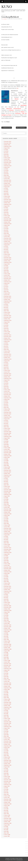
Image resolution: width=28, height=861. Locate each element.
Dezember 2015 (7, 315)
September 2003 (7, 552)
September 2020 (7, 223)
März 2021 (6, 214)
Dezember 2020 (7, 218)
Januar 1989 (7, 836)
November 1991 (7, 781)
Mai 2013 (6, 365)
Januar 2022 (7, 197)
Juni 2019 (6, 247)
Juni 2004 (6, 538)
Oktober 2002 (7, 570)
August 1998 (7, 650)
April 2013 (6, 367)
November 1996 (7, 684)
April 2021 (6, 212)
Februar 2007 (7, 486)
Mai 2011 (6, 404)
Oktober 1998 (7, 647)
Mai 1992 (6, 771)
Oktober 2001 (7, 589)
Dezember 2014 (7, 335)
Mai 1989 (6, 829)
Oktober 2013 (7, 357)
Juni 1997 (6, 673)
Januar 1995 (7, 720)
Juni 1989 (6, 828)
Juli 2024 (6, 149)
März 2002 (6, 581)
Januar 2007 (7, 488)
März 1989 (6, 833)
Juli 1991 (6, 787)
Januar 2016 (7, 313)
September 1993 (7, 745)
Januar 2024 (7, 159)
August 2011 (7, 399)
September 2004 (7, 533)
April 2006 (6, 502)
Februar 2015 (7, 331)
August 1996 (7, 689)
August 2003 (7, 554)
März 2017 (6, 291)
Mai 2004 (6, 539)
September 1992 (7, 765)
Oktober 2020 (7, 222)
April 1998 (6, 657)
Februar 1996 (7, 699)
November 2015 (7, 317)
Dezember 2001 (7, 586)
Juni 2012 (6, 383)
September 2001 (7, 591)
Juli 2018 (6, 265)
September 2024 (7, 146)
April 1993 (6, 754)
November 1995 (7, 704)
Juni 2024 (6, 151)
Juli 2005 (6, 517)
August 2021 (7, 206)
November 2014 (7, 336)
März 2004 (6, 542)
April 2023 (6, 173)
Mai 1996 (6, 694)
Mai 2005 (6, 520)
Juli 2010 (6, 420)
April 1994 (6, 734)
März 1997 (6, 678)
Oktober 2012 (7, 376)
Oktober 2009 (7, 434)
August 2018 (7, 264)
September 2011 (7, 397)
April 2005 (6, 521)
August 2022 (7, 186)
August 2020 (7, 225)
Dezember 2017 (7, 276)
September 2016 (7, 301)
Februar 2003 (7, 563)
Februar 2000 (7, 621)
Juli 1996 (6, 691)
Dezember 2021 (7, 199)
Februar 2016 (7, 312)
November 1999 (7, 626)
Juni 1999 (6, 634)
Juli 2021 (6, 207)
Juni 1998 (6, 654)
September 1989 (7, 823)
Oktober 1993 (7, 744)
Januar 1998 (7, 662)
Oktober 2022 (7, 183)
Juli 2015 (6, 323)
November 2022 (7, 181)
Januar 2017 (7, 294)
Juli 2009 (6, 439)
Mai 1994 (6, 733)
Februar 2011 (7, 409)
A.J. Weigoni (4, 18)
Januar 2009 (7, 449)
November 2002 (7, 568)
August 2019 (7, 244)
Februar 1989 (7, 834)
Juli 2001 (6, 594)
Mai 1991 (6, 791)
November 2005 (7, 510)
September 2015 (7, 320)
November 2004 (7, 529)
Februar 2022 (7, 196)
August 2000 (7, 612)
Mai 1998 (6, 655)
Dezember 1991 (7, 779)
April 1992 (6, 773)
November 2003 (7, 549)
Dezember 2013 (7, 354)
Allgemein (3, 15)
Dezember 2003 (7, 547)
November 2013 (7, 355)
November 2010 (7, 413)
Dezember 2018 (7, 257)
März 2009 (6, 446)
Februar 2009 (7, 447)
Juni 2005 (6, 518)
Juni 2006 (6, 499)
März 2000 (6, 620)
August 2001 (7, 592)
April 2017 (6, 289)
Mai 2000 (6, 617)
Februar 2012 (7, 389)
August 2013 (7, 360)
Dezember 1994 (7, 721)
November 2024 (7, 143)
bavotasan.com (20, 859)
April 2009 (6, 444)
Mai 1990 (6, 810)
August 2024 (7, 148)
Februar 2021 (7, 215)
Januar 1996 (7, 700)
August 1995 (7, 708)
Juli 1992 (6, 768)
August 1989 (7, 824)
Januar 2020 (7, 236)
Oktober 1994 (7, 725)
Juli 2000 (6, 613)
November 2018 (7, 259)
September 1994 (7, 726)
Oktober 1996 (7, 686)
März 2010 (6, 426)
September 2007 (7, 475)
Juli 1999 (6, 633)
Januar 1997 (7, 681)
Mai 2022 (6, 191)
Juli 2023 (6, 168)
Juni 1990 (6, 808)
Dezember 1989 (7, 818)
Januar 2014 (7, 352)
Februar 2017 (7, 293)
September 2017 (7, 281)
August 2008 (7, 457)
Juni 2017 (6, 286)
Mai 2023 (6, 172)
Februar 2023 (7, 177)
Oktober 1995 (7, 705)
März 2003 (6, 562)
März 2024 (6, 156)
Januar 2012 (7, 391)
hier (17, 88)
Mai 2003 (6, 558)
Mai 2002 (6, 578)
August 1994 (7, 728)
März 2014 (6, 349)
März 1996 (6, 697)
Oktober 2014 (7, 338)
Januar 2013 (7, 372)
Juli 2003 (6, 555)
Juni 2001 (6, 596)
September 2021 (7, 204)
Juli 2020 (6, 227)
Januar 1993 (7, 758)
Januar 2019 (7, 256)
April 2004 (6, 541)
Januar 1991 (7, 797)
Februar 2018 (7, 273)
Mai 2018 (6, 268)
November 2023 (7, 162)
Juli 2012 (6, 381)
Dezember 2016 (7, 296)
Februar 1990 (7, 815)
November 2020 (7, 220)
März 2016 (6, 310)
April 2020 (6, 231)
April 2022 (6, 193)
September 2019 (7, 243)
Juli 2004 (6, 536)
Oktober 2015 (7, 318)
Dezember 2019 (7, 238)
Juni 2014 (6, 344)
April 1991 (6, 792)
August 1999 (7, 631)
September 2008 (7, 455)
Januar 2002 (7, 584)
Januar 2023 (7, 178)
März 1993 (6, 755)
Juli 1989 (6, 826)
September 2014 (7, 339)
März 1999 (6, 639)
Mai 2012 (6, 384)
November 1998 (7, 646)
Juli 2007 (6, 478)
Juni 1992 (6, 770)
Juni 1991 (6, 789)
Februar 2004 (7, 544)
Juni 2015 (6, 325)
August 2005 (7, 515)
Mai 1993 (6, 752)
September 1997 (7, 668)
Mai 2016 (6, 307)
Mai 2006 (6, 500)
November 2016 (7, 297)
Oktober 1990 (7, 802)
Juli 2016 (6, 304)
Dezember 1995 (7, 702)
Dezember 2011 (7, 392)
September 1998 (7, 649)
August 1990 (7, 805)
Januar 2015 (7, 333)
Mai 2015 (6, 326)
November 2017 (7, 278)
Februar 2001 (7, 602)
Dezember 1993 (7, 741)
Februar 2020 (7, 235)
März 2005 (6, 523)
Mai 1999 (6, 636)
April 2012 (6, 386)
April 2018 (6, 270)
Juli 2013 (6, 362)
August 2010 (7, 418)
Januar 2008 (7, 468)
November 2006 (7, 491)
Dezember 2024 (7, 141)
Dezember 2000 (7, 605)
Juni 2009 (6, 441)
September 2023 (7, 165)
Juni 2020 (6, 228)
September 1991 (7, 784)
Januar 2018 (7, 275)
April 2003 (6, 560)
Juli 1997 (6, 671)
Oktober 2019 (7, 241)
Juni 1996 (6, 692)
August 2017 (7, 283)
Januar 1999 (7, 642)
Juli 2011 (6, 401)
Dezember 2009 (7, 431)
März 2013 (6, 368)
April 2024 (6, 154)
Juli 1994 (6, 729)
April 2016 (6, 309)
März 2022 (6, 194)
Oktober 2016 (7, 299)
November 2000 (7, 607)
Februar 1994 (7, 737)
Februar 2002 (7, 583)
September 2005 (7, 513)
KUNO (6, 7)
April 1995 (6, 715)
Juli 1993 (6, 749)
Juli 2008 (6, 459)
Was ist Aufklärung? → (21, 127)
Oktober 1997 (7, 666)
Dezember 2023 (7, 160)
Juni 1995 (6, 712)
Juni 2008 (6, 460)
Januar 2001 (7, 604)
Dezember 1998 (7, 644)
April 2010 (6, 425)
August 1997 (7, 670)
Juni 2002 (6, 576)
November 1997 (7, 665)
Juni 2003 (6, 557)
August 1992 (7, 766)
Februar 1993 (7, 757)
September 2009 (7, 436)
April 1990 (6, 812)
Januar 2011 (7, 410)
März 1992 (6, 774)
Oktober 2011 (7, 396)
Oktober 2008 (7, 454)
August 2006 (7, 496)
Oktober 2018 (7, 260)
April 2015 (6, 328)
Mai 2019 (6, 249)
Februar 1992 (7, 776)
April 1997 (6, 676)
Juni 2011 (6, 402)
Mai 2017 (6, 288)
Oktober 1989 (7, 821)
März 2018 (6, 272)
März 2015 (6, 330)
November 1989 (7, 820)
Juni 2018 (6, 267)
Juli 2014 (6, 343)
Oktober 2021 (7, 202)
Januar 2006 (7, 507)
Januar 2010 (7, 430)
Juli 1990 (6, 807)
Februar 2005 (7, 525)
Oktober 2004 (7, 531)
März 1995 (6, 716)
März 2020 (6, 233)
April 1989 (6, 831)
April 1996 (6, 696)
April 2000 (6, 618)
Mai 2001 (6, 597)
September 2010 (7, 417)
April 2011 (6, 405)
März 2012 (6, 388)
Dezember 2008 (7, 451)
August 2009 (7, 438)
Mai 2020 (6, 230)
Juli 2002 (6, 575)
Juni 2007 (6, 480)
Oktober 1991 (7, 783)
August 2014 (7, 341)
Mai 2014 (6, 346)
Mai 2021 (6, 210)
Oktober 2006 (7, 492)
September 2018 (7, 262)
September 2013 (7, 359)
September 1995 (7, 707)
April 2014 (6, 347)
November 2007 (7, 471)
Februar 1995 (7, 718)
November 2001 (7, 588)
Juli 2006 (6, 497)
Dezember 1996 (7, 683)
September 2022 (7, 185)
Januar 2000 (7, 623)
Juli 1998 (6, 652)
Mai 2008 (6, 462)
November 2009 (7, 433)
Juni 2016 (6, 305)
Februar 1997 (7, 679)
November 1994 (7, 723)
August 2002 (7, 573)
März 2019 (6, 252)
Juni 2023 (6, 170)
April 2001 (6, 599)
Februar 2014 (7, 351)
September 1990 (7, 803)
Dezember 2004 (7, 528)
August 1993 (7, 747)
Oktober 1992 (7, 763)
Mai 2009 (6, 442)
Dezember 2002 (7, 567)
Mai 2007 (6, 481)
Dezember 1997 (7, 663)
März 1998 (6, 658)
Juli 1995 (6, 710)
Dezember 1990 (7, 799)
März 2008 (6, 465)
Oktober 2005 (7, 512)
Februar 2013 (7, 370)
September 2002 (7, 571)
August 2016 (7, 302)
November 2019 (7, 239)
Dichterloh (11, 110)
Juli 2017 (6, 284)
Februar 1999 (7, 641)
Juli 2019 (6, 246)
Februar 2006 (7, 505)
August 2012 (7, 380)
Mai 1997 (6, 675)
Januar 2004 (7, 546)
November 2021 (7, 201)
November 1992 (7, 762)
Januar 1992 (7, 778)
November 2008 (7, 452)
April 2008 (6, 463)
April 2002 (6, 579)
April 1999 (6, 637)
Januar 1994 (7, 739)
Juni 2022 (6, 189)
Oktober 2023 (7, 164)
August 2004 (7, 534)
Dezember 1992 (7, 760)
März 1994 (6, 736)
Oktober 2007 (7, 473)
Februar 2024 (7, 157)
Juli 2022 (6, 188)
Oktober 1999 (7, 628)
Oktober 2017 (7, 280)
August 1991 (7, 786)
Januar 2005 (7, 526)
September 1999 (7, 629)
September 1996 (7, 687)
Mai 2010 (6, 423)
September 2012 (7, 378)
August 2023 (7, 167)
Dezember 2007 (7, 470)
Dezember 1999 (7, 625)
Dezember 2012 (7, 373)
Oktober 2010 (7, 415)
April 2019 (6, 251)
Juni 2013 (6, 363)
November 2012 (7, 375)
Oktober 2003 (7, 550)
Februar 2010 (7, 428)
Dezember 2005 (7, 509)
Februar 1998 (7, 660)
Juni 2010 (6, 421)
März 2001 (6, 600)
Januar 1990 (7, 816)
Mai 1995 (6, 713)
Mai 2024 (6, 152)
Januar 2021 (7, 217)
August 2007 (7, 476)
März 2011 (6, 407)
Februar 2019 (7, 254)
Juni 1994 (6, 731)
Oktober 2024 (7, 144)
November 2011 (7, 394)
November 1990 (7, 800)
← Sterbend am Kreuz (6, 127)
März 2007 (6, 484)
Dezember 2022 (7, 180)
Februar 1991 (7, 795)
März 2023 (6, 175)
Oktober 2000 (7, 608)
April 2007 (6, 483)
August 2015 (7, 322)
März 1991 (6, 794)
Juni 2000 (6, 615)
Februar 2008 (7, 467)
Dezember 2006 (7, 489)
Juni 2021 (6, 209)
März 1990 (6, 813)
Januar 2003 (7, 565)
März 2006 (6, 504)
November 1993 (7, 742)
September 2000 (7, 610)
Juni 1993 (6, 750)
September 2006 (7, 494)
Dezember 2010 (7, 412)
